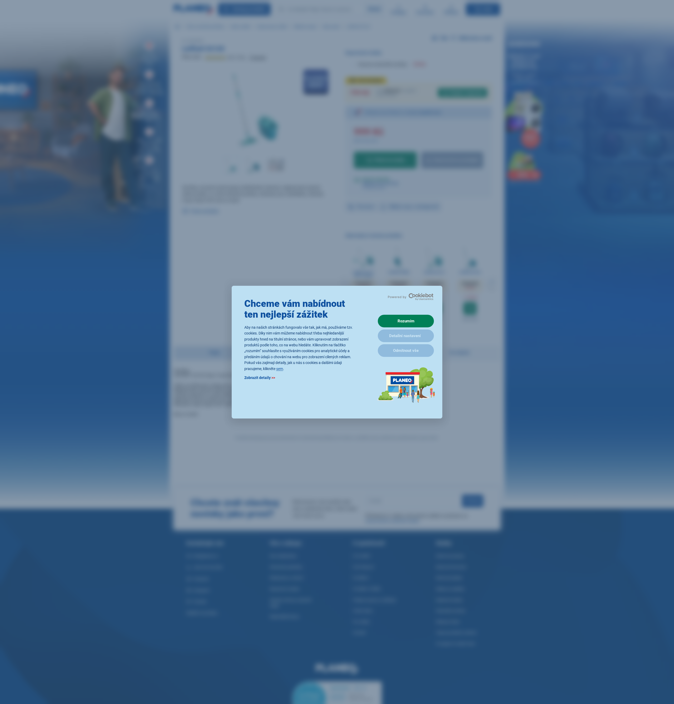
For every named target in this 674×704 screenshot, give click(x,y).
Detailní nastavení (405, 335)
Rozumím (406, 321)
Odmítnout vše (406, 350)
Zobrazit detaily (259, 377)
